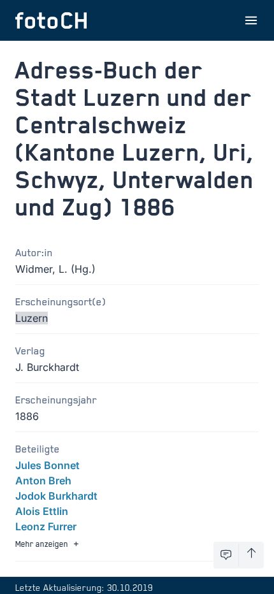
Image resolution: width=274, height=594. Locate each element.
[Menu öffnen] (251, 20)
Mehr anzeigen (41, 543)
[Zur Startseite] (51, 20)
